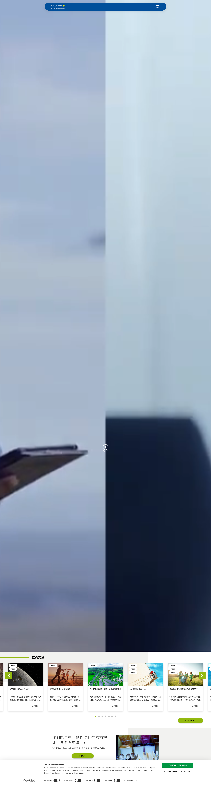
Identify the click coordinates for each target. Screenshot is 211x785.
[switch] (78, 780)
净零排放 (93, 665)
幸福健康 (13, 669)
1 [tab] (96, 716)
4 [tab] (105, 716)
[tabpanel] (105, 687)
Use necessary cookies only (177, 771)
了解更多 (35, 706)
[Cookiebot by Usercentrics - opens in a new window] (29, 780)
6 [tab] (112, 716)
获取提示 (82, 754)
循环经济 (13, 665)
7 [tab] (115, 716)
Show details (129, 781)
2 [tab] (99, 716)
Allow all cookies (178, 765)
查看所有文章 (189, 721)
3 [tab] (102, 716)
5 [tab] (109, 716)
